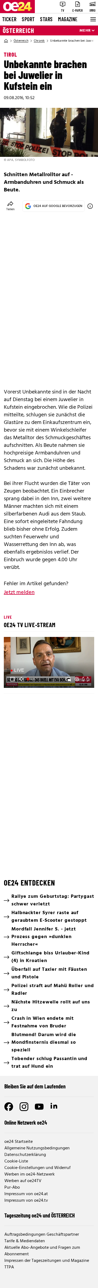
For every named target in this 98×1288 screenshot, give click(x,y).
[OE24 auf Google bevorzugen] (90, 206)
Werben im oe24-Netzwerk (29, 1174)
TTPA (9, 1267)
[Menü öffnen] (92, 19)
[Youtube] (39, 1106)
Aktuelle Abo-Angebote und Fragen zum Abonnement (42, 1251)
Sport (28, 19)
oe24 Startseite (18, 1141)
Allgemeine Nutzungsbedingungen (37, 1148)
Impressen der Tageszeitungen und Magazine (46, 1260)
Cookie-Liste (16, 1161)
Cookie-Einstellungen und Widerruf (37, 1167)
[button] (12, 679)
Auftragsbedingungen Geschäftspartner (41, 1234)
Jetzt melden (19, 592)
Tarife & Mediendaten (24, 1241)
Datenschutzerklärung (25, 1154)
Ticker (9, 19)
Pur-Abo (12, 1187)
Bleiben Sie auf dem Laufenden (35, 1086)
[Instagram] (24, 1106)
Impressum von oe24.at (26, 1194)
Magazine (68, 19)
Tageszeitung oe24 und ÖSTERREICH (39, 1215)
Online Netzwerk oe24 (25, 1122)
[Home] (6, 41)
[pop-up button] (76, 679)
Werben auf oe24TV (22, 1181)
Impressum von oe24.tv (26, 1200)
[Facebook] (8, 1106)
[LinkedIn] (54, 1106)
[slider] (31, 679)
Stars (46, 19)
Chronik (39, 41)
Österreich (18, 30)
